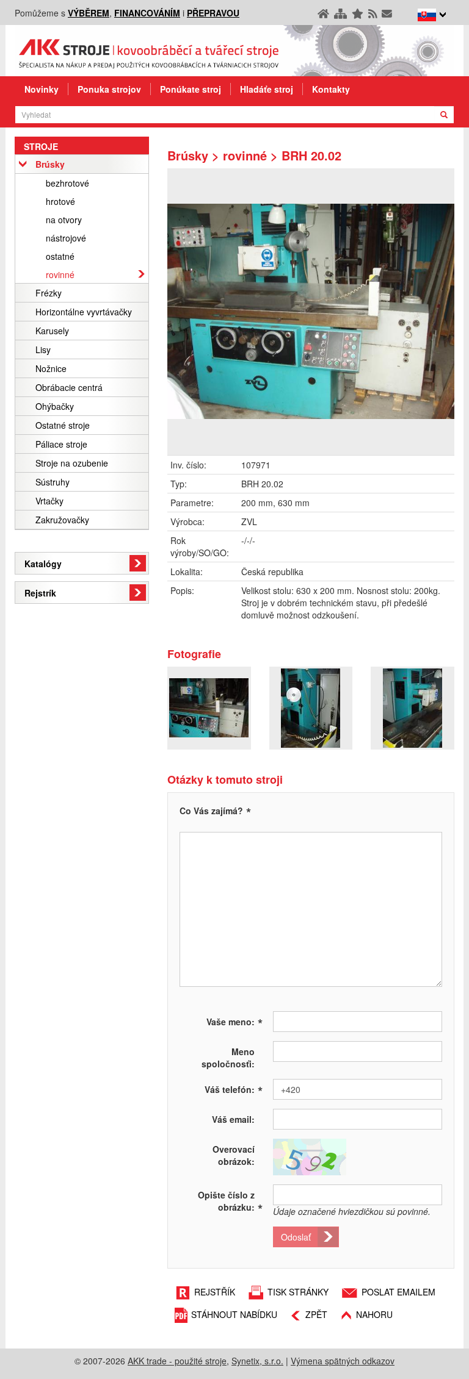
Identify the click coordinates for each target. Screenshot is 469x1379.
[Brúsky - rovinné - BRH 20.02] (310, 311)
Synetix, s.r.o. (257, 1361)
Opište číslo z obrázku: (230, 1201)
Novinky (41, 89)
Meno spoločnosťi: (228, 1057)
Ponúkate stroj (190, 89)
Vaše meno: (234, 1021)
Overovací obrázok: (234, 1155)
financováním (147, 13)
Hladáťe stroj (266, 89)
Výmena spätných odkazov (342, 1361)
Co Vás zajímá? (211, 810)
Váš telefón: (234, 1088)
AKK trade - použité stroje (177, 1361)
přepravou (213, 13)
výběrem (88, 13)
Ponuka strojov (109, 89)
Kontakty (331, 89)
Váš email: (233, 1119)
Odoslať (296, 1237)
